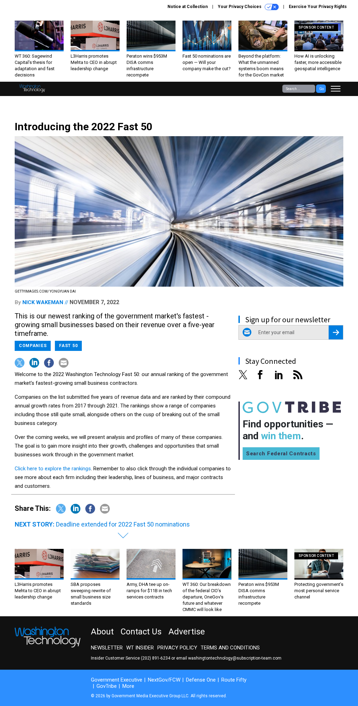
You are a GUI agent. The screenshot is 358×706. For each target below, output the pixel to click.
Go (321, 89)
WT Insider (140, 648)
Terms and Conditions (230, 648)
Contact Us (141, 632)
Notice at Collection (187, 6)
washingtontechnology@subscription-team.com (234, 658)
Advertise (187, 632)
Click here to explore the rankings (53, 468)
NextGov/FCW (164, 680)
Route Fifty (233, 680)
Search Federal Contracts (281, 453)
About (102, 632)
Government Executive (116, 680)
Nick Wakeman (42, 302)
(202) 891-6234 (155, 658)
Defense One (201, 680)
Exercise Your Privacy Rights (318, 6)
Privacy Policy (177, 648)
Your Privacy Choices (240, 6)
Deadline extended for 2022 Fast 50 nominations (123, 524)
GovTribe (106, 686)
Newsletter (107, 648)
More (128, 686)
